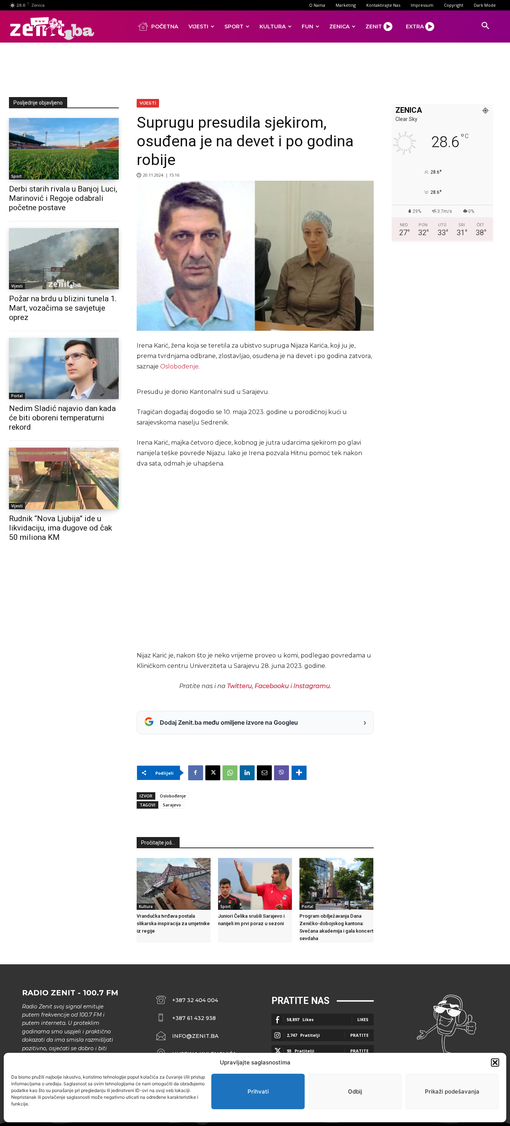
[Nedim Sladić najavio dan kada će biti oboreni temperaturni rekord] (64, 368)
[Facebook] (195, 772)
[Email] (264, 772)
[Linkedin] (247, 772)
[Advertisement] (255, 68)
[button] (495, 1062)
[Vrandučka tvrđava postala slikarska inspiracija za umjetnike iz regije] (174, 884)
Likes (362, 1019)
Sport (16, 176)
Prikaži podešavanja (452, 1091)
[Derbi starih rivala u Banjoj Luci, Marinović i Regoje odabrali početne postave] (64, 148)
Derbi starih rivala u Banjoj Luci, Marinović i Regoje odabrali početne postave (63, 198)
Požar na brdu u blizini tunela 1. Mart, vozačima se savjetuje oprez (63, 308)
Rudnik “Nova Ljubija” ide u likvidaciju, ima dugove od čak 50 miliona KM (60, 528)
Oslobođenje (179, 366)
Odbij (355, 1091)
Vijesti (17, 286)
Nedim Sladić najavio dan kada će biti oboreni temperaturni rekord (62, 418)
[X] (212, 772)
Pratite (359, 1035)
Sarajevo (172, 805)
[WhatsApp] (230, 772)
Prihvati (258, 1091)
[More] (299, 772)
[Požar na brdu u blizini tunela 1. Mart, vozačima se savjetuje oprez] (64, 258)
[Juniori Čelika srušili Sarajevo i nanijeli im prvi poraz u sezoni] (255, 884)
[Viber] (281, 772)
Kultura (146, 906)
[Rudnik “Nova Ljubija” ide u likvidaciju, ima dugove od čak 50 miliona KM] (64, 478)
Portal (17, 395)
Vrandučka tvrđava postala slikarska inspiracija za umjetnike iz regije (173, 923)
